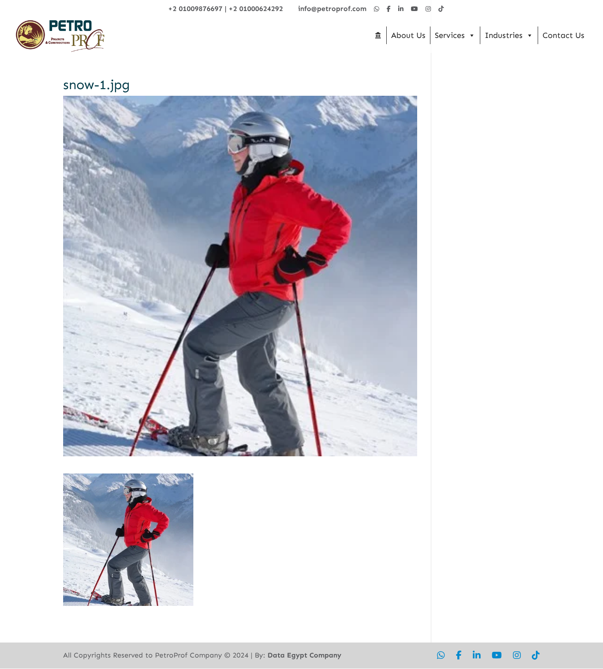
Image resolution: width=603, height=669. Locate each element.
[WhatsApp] (376, 9)
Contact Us (563, 35)
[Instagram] (428, 9)
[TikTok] (441, 9)
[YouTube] (414, 9)
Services (450, 35)
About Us (408, 35)
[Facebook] (389, 9)
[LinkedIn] (400, 9)
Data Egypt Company (304, 655)
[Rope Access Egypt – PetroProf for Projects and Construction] (377, 35)
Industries (504, 35)
